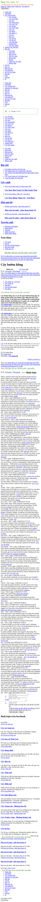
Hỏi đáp (7, 74)
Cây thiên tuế (6, 784)
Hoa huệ (7, 285)
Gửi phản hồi (9, 70)
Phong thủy (12, 58)
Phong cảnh (12, 63)
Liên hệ (7, 77)
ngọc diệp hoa (21, 275)
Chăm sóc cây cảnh (15, 61)
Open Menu (5, 8)
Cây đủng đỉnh (7, 750)
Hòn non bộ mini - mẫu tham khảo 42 (20, 218)
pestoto (30, 525)
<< (6, 696)
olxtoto (18, 494)
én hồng (14, 275)
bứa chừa (30, 275)
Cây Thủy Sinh (13, 28)
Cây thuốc (12, 31)
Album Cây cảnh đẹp (11, 47)
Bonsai (11, 60)
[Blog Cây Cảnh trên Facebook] (16, 271)
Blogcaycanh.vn (17, 898)
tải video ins (8, 564)
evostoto (9, 507)
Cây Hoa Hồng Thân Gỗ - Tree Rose (20, 198)
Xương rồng (13, 44)
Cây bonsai (12, 26)
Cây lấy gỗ (12, 40)
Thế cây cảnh (13, 56)
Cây (2, 343)
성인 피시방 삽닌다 (31, 649)
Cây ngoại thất (13, 19)
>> (6, 703)
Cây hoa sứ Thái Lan (9, 739)
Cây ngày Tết (13, 24)
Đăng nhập (10, 6)
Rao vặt (7, 67)
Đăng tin (18, 6)
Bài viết (7, 49)
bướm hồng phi (30, 273)
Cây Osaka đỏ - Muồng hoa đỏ (13, 806)
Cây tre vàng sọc (7, 728)
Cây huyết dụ (9, 283)
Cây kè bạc (5, 829)
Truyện (7, 65)
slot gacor (20, 393)
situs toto (27, 410)
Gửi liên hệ (25, 6)
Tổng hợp (12, 52)
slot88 (16, 396)
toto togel (33, 378)
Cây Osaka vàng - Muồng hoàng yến (16, 817)
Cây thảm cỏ (13, 33)
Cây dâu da (5, 761)
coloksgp (27, 590)
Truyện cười (7, 222)
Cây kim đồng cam (8, 795)
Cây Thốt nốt (6, 773)
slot (15, 519)
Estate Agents (26, 442)
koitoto (18, 500)
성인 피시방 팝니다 (30, 657)
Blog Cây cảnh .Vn (10, 2)
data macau (33, 478)
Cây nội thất (12, 17)
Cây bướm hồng (10, 273)
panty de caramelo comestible (16, 554)
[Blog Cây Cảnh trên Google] (8, 271)
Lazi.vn (24, 271)
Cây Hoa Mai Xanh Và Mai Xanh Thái (21, 190)
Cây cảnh (12, 51)
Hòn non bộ (12, 54)
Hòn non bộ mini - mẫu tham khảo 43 (20, 210)
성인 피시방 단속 (13, 573)
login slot (8, 387)
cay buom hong (20, 273)
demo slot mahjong (22, 594)
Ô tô (6, 76)
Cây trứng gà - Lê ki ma (12, 282)
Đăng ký (3, 6)
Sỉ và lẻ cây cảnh (10, 72)
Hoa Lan (11, 37)
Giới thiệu (8, 13)
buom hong (8, 275)
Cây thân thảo (13, 42)
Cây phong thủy (14, 22)
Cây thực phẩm (13, 45)
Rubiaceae (13, 276)
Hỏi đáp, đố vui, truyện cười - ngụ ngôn (21, 252)
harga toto (8, 389)
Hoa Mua (8, 289)
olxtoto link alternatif (22, 427)
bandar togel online (18, 675)
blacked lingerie (32, 691)
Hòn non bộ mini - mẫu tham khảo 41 (13, 861)
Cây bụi (11, 35)
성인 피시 (4, 601)
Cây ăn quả (12, 38)
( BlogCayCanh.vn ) (33, 359)
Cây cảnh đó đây (10, 15)
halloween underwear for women (11, 610)
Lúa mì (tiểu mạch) (11, 287)
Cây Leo (11, 29)
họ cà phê (20, 276)
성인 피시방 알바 (11, 417)
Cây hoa (11, 21)
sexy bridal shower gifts (26, 684)
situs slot (28, 434)
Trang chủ (8, 12)
